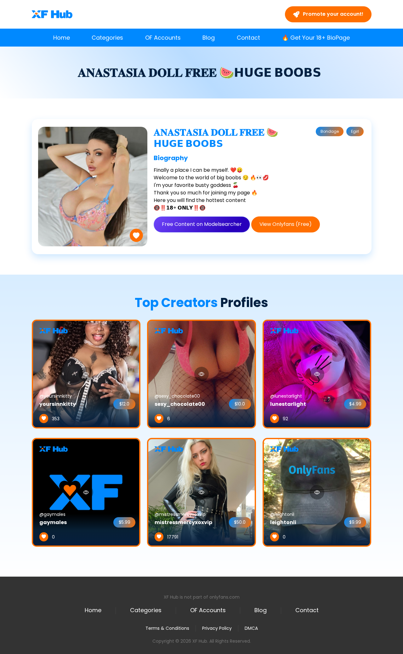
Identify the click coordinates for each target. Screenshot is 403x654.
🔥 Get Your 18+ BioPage (316, 38)
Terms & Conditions (167, 628)
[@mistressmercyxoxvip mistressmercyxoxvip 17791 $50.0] (201, 492)
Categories (107, 38)
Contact (248, 38)
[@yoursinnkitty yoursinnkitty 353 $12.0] (86, 374)
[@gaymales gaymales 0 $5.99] (86, 492)
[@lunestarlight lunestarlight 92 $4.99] (317, 374)
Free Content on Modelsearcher (202, 224)
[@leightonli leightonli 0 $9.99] (317, 492)
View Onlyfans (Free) (285, 224)
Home (61, 38)
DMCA (251, 628)
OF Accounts (163, 38)
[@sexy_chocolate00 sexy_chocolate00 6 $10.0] (201, 374)
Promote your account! (332, 14)
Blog (208, 38)
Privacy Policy (217, 628)
